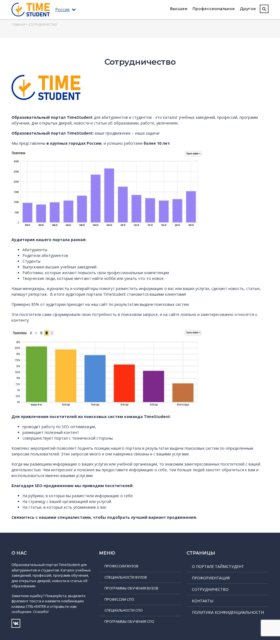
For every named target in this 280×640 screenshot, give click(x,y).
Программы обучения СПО (129, 621)
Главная (18, 24)
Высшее (179, 8)
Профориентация (211, 577)
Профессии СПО (119, 599)
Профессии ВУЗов (121, 566)
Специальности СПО (123, 610)
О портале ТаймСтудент (218, 566)
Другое (248, 8)
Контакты (202, 600)
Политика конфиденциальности (228, 612)
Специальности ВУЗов (125, 577)
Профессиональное (213, 8)
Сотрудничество (210, 589)
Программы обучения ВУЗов (131, 588)
